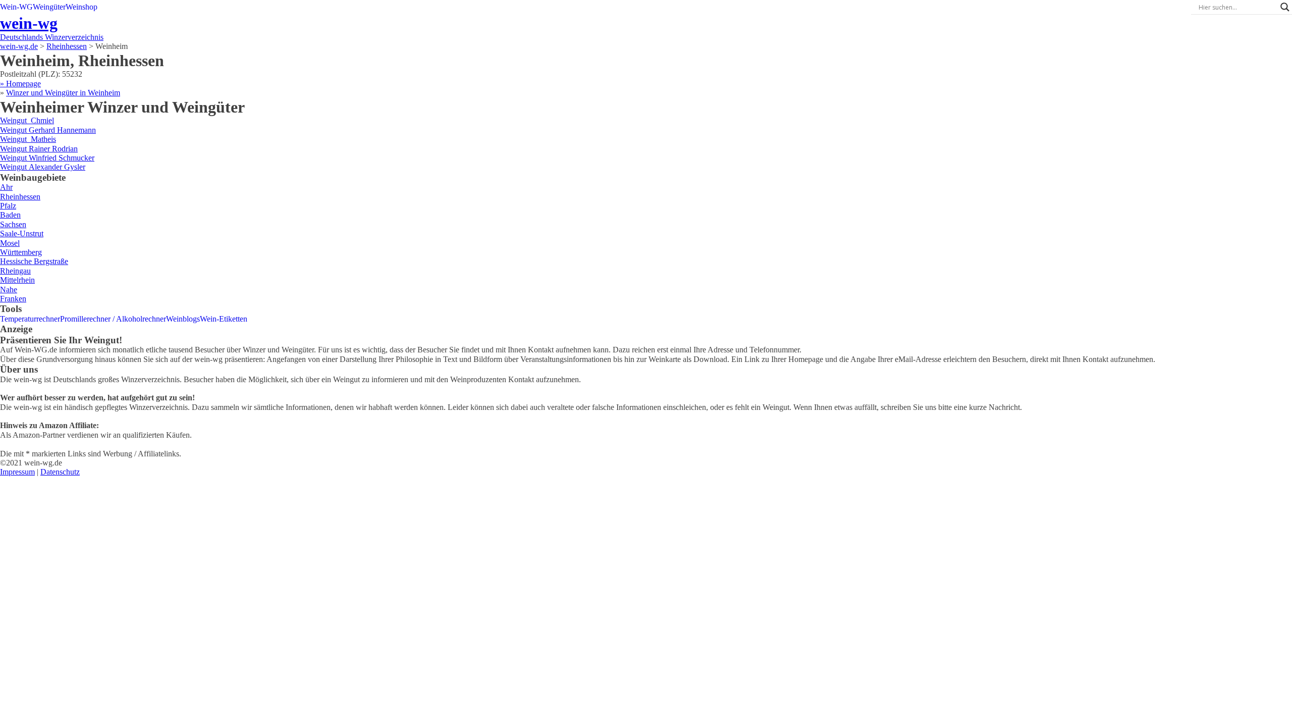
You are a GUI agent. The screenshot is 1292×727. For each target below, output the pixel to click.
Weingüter (49, 7)
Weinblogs (183, 319)
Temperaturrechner (30, 319)
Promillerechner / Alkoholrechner (113, 319)
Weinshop (81, 7)
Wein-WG (16, 7)
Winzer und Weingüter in (63, 92)
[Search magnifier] (1285, 7)
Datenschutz (60, 472)
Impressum (17, 472)
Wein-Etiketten (223, 319)
